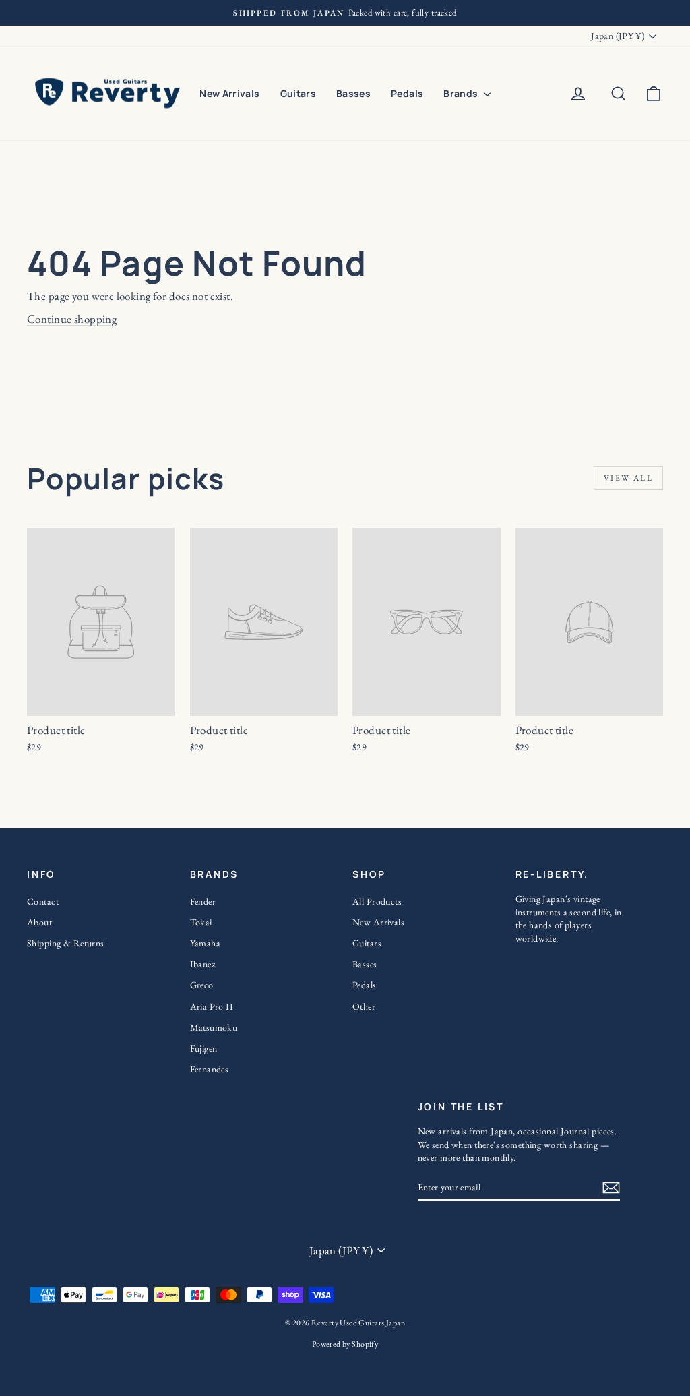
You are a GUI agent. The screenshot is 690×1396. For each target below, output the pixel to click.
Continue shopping (72, 318)
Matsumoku (214, 1027)
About (39, 922)
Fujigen (204, 1048)
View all (628, 478)
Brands (461, 93)
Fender (203, 901)
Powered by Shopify (345, 1344)
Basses (353, 93)
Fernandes (209, 1069)
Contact (43, 901)
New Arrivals (229, 93)
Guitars (298, 93)
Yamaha (205, 943)
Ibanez (203, 964)
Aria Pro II (212, 1006)
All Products (377, 901)
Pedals (407, 93)
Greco (202, 985)
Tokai (201, 922)
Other (363, 1006)
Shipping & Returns (65, 943)
